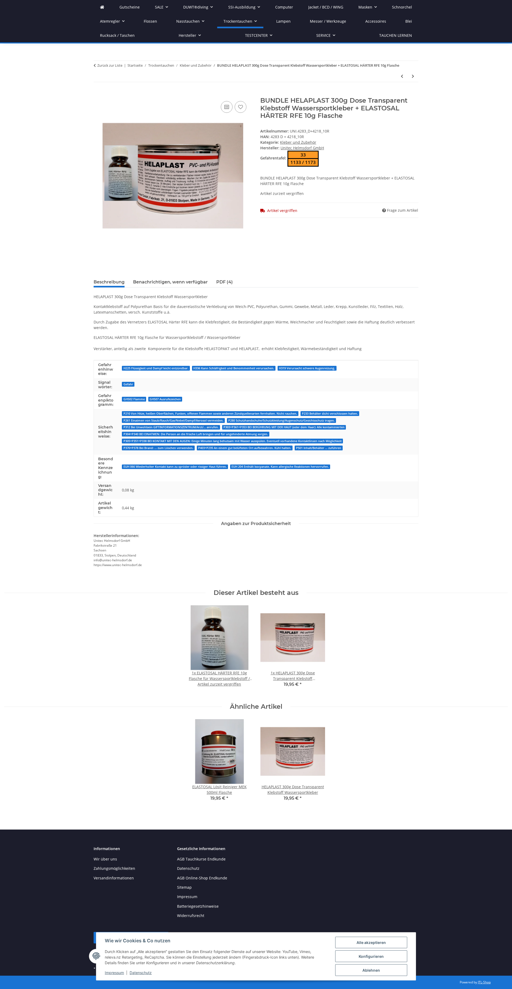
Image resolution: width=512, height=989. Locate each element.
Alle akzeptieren (371, 942)
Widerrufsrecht (190, 915)
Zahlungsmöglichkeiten (114, 868)
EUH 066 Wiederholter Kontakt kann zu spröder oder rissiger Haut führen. (175, 467)
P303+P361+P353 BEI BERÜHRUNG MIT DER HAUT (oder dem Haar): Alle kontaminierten (284, 427)
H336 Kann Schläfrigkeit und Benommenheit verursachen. (233, 368)
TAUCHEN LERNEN (395, 35)
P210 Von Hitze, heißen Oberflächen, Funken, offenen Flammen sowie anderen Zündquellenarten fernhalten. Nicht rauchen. (210, 413)
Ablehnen (371, 970)
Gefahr (128, 384)
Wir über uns (105, 859)
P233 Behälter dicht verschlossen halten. (330, 413)
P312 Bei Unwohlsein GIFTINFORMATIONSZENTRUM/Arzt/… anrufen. (171, 427)
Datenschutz (141, 972)
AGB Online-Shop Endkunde (202, 877)
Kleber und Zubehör (298, 142)
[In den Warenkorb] (98, 94)
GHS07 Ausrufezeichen (165, 399)
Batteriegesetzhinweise (198, 906)
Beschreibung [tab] (109, 282)
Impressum (114, 972)
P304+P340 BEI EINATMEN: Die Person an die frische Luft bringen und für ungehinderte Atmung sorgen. (195, 434)
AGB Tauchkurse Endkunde (201, 859)
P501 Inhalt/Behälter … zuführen (318, 448)
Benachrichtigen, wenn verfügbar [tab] (170, 282)
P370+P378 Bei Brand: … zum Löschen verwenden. (158, 448)
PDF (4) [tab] (224, 282)
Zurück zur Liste (109, 65)
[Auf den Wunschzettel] (240, 107)
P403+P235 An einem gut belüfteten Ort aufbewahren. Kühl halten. (244, 448)
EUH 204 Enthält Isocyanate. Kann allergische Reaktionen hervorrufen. (280, 467)
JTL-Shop (484, 982)
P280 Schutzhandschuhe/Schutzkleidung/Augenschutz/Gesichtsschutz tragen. (281, 420)
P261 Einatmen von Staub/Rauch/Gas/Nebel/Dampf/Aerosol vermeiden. (173, 420)
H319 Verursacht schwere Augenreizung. (307, 368)
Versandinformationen (114, 877)
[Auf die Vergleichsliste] (227, 107)
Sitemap (184, 887)
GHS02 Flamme (134, 399)
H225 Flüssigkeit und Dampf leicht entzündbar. (156, 368)
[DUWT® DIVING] (102, 7)
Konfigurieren (371, 956)
